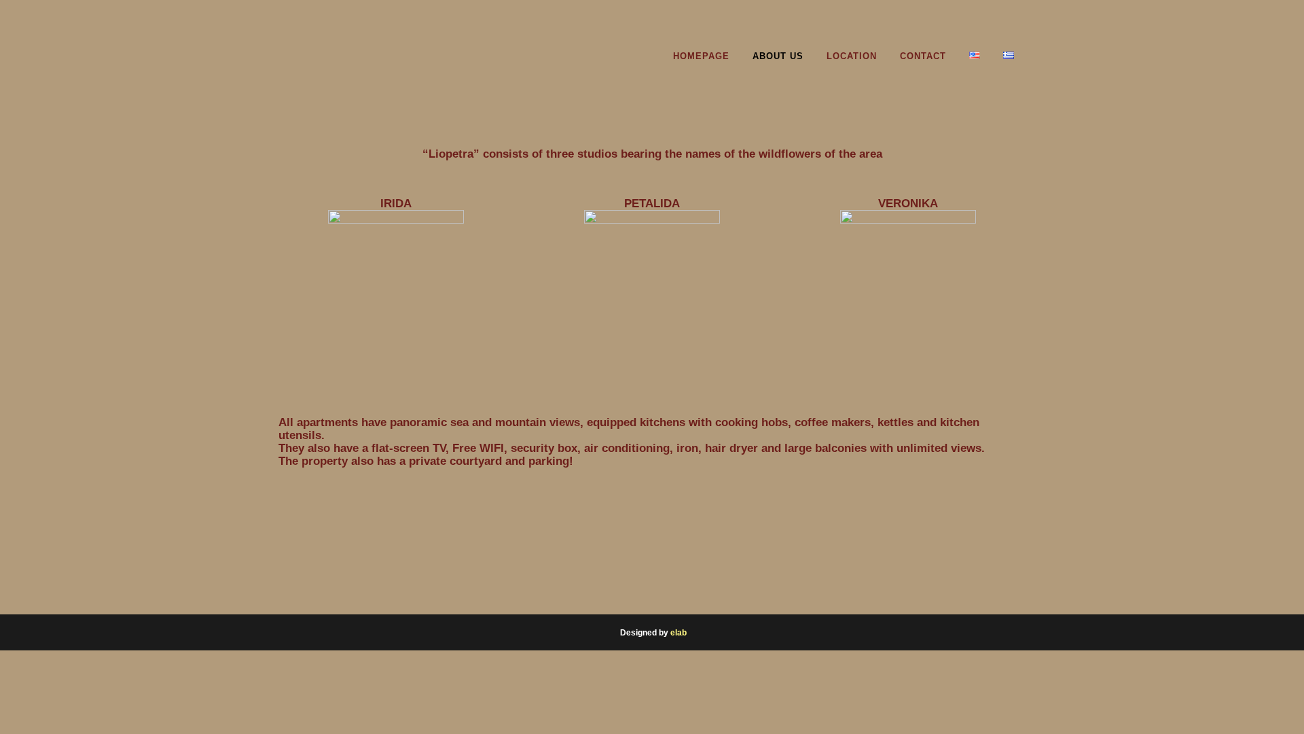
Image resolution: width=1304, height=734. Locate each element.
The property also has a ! (425, 461)
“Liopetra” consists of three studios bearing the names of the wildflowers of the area (652, 153)
